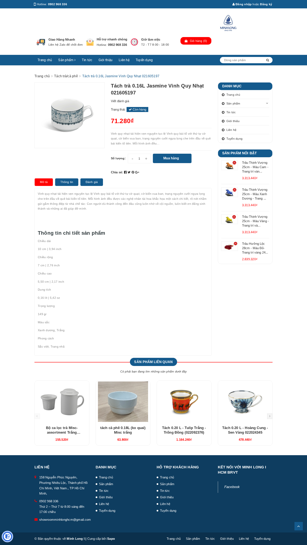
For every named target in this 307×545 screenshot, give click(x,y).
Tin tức (87, 60)
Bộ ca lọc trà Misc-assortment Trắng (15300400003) (62, 432)
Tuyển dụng (144, 60)
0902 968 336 (57, 4)
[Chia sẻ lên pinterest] (133, 172)
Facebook (232, 487)
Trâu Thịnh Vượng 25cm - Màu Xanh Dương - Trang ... (254, 194)
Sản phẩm (66, 60)
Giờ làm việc (150, 39)
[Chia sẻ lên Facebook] (126, 172)
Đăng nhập (243, 4)
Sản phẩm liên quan (153, 362)
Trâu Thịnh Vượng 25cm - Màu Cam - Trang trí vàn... (255, 167)
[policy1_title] (40, 42)
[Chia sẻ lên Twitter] (130, 172)
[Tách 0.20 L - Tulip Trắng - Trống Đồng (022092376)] (184, 402)
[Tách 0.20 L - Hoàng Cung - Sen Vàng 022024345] (245, 402)
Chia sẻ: (117, 172)
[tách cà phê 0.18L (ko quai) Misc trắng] (123, 402)
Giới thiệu (106, 60)
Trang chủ (45, 60)
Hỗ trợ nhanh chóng (112, 39)
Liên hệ (124, 60)
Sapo (111, 538)
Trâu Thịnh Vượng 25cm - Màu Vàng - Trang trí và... (255, 221)
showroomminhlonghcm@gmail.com (65, 519)
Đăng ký (266, 4)
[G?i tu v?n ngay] (7, 536)
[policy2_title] (90, 42)
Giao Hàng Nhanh (61, 39)
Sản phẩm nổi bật (239, 153)
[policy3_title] (134, 42)
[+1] (137, 172)
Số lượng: (118, 158)
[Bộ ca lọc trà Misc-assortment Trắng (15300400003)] (62, 402)
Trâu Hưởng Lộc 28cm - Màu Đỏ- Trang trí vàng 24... (255, 248)
